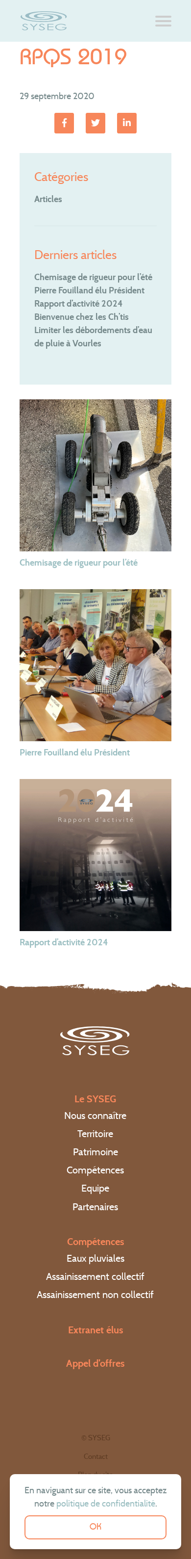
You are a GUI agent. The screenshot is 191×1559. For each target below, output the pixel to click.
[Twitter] (95, 123)
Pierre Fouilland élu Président (89, 290)
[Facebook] (64, 123)
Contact (96, 1456)
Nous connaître (95, 1115)
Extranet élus (95, 1330)
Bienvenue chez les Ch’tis (81, 317)
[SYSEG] (44, 21)
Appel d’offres (95, 1363)
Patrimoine (95, 1152)
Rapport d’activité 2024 (78, 303)
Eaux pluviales (95, 1258)
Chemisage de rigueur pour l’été (93, 277)
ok (95, 1527)
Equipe (95, 1188)
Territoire (95, 1134)
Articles (48, 199)
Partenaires (95, 1207)
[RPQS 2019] (127, 123)
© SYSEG (95, 1437)
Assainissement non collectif (95, 1294)
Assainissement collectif (95, 1276)
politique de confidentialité (105, 1503)
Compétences (95, 1170)
